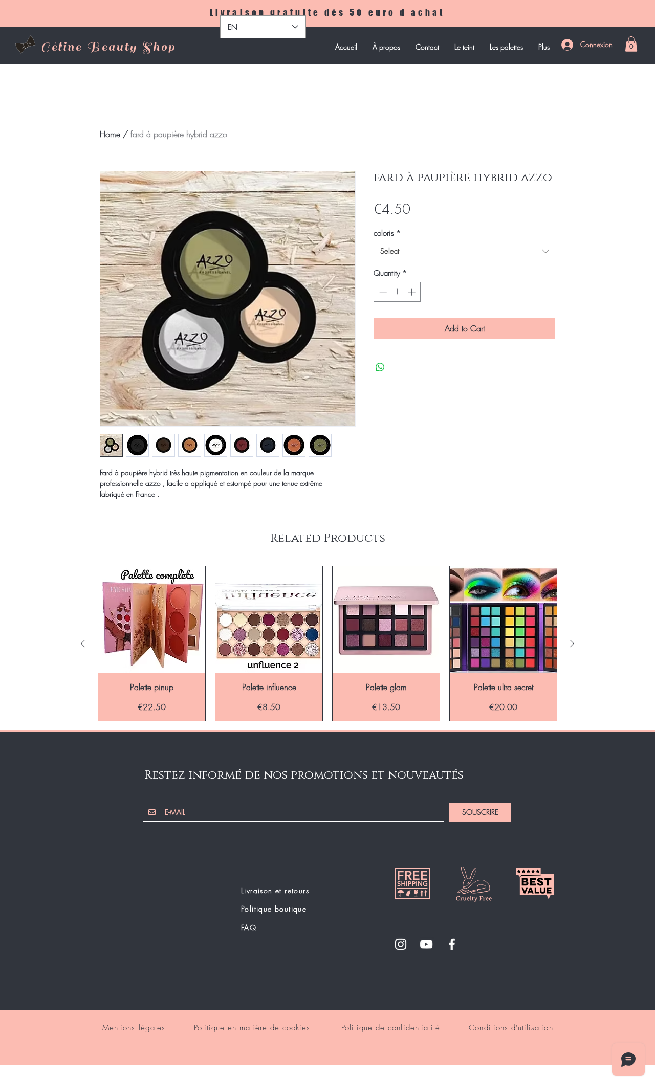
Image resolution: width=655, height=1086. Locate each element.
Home (110, 134)
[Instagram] (400, 944)
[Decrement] (382, 291)
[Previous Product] (83, 643)
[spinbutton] (397, 291)
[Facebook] (452, 944)
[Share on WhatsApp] (380, 367)
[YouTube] (426, 944)
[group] (327, 643)
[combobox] (464, 251)
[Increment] (413, 291)
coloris (387, 233)
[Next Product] (572, 643)
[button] (631, 44)
